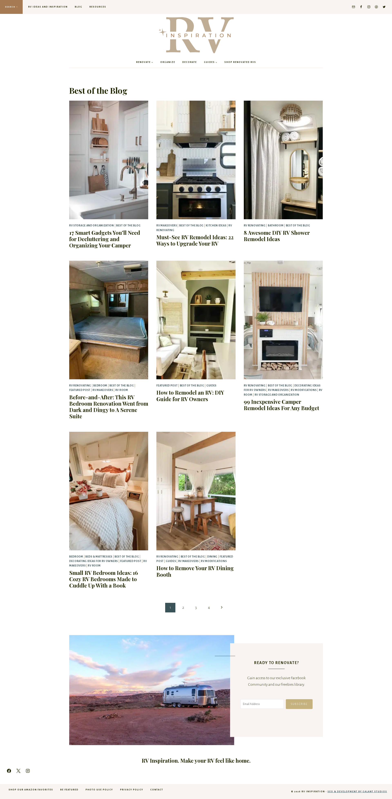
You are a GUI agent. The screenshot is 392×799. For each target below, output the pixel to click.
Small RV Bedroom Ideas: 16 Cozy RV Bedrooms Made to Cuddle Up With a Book (103, 579)
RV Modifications (303, 390)
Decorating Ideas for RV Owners (93, 561)
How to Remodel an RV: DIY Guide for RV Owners (190, 395)
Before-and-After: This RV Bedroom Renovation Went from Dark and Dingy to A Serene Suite (108, 407)
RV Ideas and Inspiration (48, 7)
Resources (97, 7)
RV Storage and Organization (91, 225)
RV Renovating (255, 225)
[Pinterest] (376, 7)
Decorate (189, 62)
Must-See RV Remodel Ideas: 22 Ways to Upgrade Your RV (195, 240)
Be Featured (69, 789)
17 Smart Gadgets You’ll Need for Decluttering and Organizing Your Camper (104, 239)
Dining (212, 556)
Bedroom (100, 385)
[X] (18, 771)
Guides (211, 385)
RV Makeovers (166, 225)
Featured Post (79, 390)
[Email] (353, 7)
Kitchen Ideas (216, 225)
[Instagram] (369, 7)
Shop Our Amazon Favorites (31, 789)
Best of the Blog (128, 225)
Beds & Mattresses (98, 556)
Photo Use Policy (99, 789)
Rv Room (121, 390)
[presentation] (108, 160)
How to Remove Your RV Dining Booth (195, 571)
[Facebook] (361, 7)
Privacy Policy (131, 789)
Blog (78, 7)
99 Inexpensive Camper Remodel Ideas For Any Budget (281, 405)
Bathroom (276, 225)
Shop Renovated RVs (240, 62)
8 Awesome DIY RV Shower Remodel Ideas (277, 236)
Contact (156, 789)
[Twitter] (384, 7)
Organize (167, 62)
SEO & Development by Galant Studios (357, 791)
